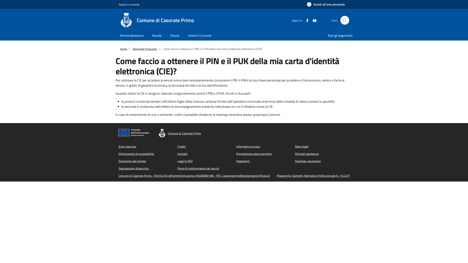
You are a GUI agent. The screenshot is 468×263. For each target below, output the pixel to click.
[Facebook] (306, 20)
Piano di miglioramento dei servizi (198, 168)
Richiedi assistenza (307, 154)
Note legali (301, 146)
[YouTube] (313, 20)
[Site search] (344, 20)
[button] (326, 4)
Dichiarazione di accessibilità (136, 154)
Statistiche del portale (132, 161)
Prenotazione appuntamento (254, 154)
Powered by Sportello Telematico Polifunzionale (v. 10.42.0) (313, 176)
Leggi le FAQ (185, 161)
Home (123, 49)
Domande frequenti (145, 49)
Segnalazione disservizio (133, 168)
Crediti (181, 146)
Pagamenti (243, 161)
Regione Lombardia (129, 4)
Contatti (182, 154)
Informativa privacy (248, 146)
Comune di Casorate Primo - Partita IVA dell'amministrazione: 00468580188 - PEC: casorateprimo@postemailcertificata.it (194, 176)
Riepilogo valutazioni (308, 161)
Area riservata (127, 146)
